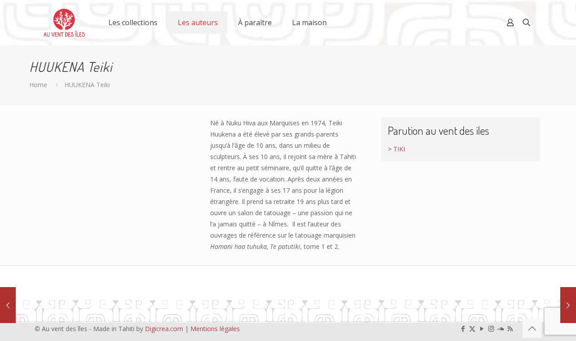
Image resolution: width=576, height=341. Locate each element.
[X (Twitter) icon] (472, 328)
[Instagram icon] (491, 328)
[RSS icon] (510, 328)
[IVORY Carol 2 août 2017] (568, 305)
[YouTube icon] (481, 328)
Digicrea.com (164, 328)
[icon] (500, 328)
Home (38, 84)
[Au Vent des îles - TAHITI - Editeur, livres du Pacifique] (64, 22)
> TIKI (396, 149)
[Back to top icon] (531, 328)
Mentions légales (215, 328)
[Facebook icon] (462, 328)
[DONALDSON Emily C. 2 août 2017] (8, 305)
